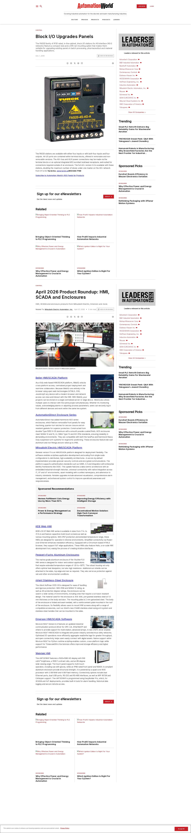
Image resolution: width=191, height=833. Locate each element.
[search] (40, 6)
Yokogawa (123, 107)
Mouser (122, 91)
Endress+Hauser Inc (127, 75)
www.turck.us (62, 171)
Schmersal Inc (124, 95)
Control (39, 30)
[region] (95, 829)
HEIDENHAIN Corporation (129, 79)
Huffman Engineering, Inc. (129, 82)
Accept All (181, 829)
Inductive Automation (127, 85)
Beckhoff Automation (127, 66)
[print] (113, 63)
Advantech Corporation (128, 59)
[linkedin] (71, 63)
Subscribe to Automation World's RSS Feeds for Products (60, 175)
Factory (74, 19)
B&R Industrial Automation (129, 63)
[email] (82, 63)
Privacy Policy (64, 828)
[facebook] (68, 63)
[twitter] (75, 63)
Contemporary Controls (128, 72)
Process (84, 19)
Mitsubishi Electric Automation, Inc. (132, 88)
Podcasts (106, 19)
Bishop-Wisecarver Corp (128, 69)
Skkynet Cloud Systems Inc (129, 101)
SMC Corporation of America (130, 104)
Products (95, 19)
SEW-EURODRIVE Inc (127, 98)
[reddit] (78, 63)
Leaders (116, 19)
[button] (37, 6)
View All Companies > (137, 112)
